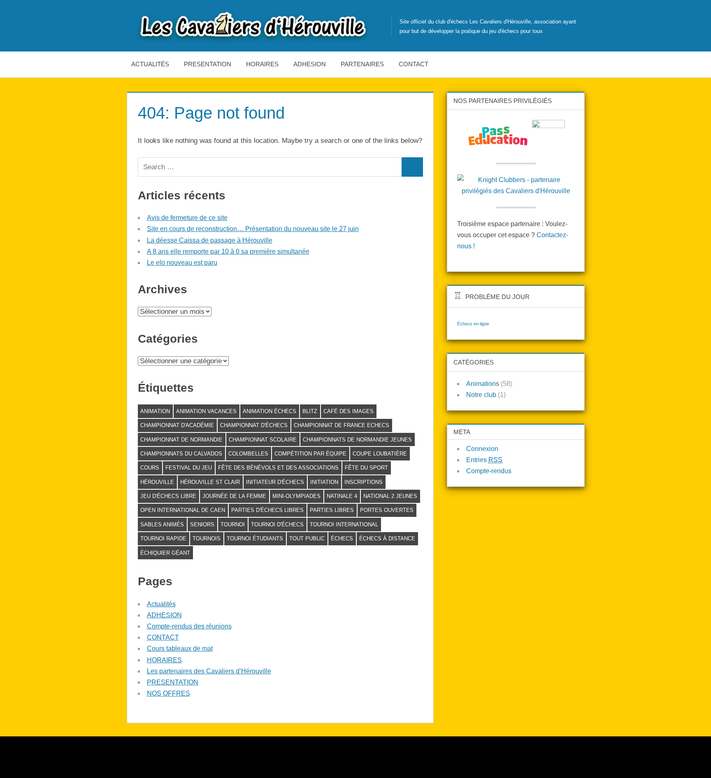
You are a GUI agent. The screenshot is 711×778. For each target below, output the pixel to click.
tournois (207, 538)
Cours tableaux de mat (180, 648)
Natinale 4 (342, 496)
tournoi (233, 524)
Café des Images (348, 411)
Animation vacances (206, 411)
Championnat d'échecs (254, 425)
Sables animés (162, 524)
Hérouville (157, 482)
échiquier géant (165, 553)
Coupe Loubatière (380, 454)
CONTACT (413, 64)
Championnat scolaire (263, 440)
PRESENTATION (207, 64)
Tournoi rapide (163, 538)
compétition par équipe (310, 454)
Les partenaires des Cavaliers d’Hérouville (209, 671)
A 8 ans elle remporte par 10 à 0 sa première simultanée (228, 251)
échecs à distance (387, 538)
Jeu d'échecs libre (168, 496)
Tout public (307, 538)
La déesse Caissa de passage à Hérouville (209, 240)
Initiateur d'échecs (275, 482)
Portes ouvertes (387, 510)
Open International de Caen (182, 510)
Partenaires (362, 64)
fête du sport (366, 468)
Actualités (150, 64)
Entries (484, 459)
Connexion (482, 448)
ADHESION (309, 64)
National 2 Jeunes (390, 496)
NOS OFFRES (168, 693)
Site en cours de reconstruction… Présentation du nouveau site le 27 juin (253, 228)
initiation (324, 482)
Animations (482, 383)
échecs (342, 538)
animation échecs (269, 411)
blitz (309, 411)
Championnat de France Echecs (341, 425)
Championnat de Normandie (181, 440)
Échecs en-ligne (473, 323)
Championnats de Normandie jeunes (357, 440)
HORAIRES (262, 64)
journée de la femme (234, 496)
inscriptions (363, 482)
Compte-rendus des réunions (189, 626)
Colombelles (248, 454)
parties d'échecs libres (267, 510)
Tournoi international (344, 524)
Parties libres (332, 510)
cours (149, 468)
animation (155, 411)
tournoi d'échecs (277, 524)
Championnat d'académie (177, 425)
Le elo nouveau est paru (182, 262)
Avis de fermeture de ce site (187, 217)
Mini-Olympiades (296, 496)
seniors (202, 524)
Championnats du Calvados (181, 454)
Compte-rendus (488, 470)
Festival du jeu (188, 468)
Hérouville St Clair (210, 482)
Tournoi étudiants (255, 538)
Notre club (481, 394)
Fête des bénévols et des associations (278, 468)
